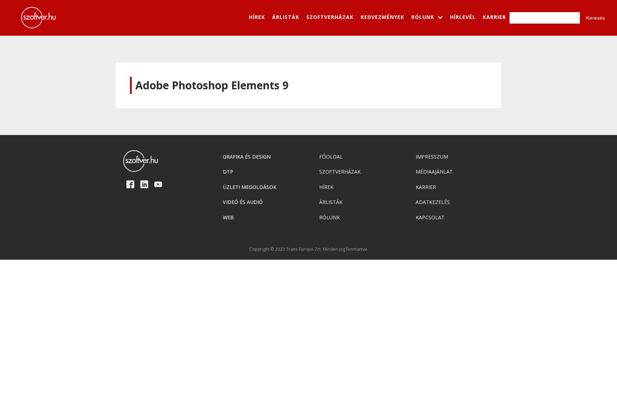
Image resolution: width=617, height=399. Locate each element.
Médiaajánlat (434, 171)
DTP (228, 171)
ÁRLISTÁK (285, 17)
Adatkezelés (433, 202)
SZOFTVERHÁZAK (329, 17)
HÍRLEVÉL (463, 17)
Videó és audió (243, 202)
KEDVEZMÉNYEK (382, 17)
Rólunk (329, 217)
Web (228, 217)
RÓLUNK (422, 17)
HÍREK (257, 17)
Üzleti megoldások (249, 187)
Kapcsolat (430, 217)
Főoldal (331, 156)
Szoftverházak (340, 171)
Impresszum (432, 156)
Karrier (426, 187)
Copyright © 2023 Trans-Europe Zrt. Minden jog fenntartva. (308, 249)
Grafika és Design (247, 156)
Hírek (326, 187)
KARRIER (494, 17)
